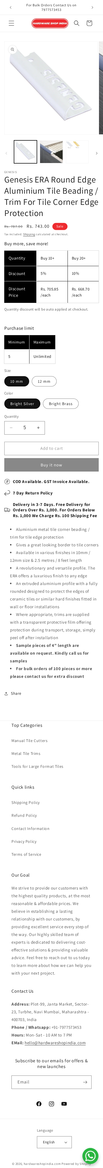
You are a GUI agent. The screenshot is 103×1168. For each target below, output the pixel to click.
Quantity (11, 416)
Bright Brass (61, 403)
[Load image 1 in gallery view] (25, 151)
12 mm (44, 381)
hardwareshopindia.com (42, 1164)
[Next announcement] (92, 7)
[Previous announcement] (10, 7)
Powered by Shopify (76, 1164)
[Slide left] (6, 153)
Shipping (29, 234)
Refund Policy (24, 815)
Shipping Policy (25, 802)
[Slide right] (96, 153)
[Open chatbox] (90, 1156)
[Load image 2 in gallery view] (51, 151)
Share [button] (16, 693)
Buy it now (51, 465)
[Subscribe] (85, 1082)
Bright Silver (22, 403)
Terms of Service (26, 854)
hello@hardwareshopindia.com (55, 1042)
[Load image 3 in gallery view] (77, 151)
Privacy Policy (23, 841)
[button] (11, 23)
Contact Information (30, 828)
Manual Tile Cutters (29, 740)
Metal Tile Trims (26, 753)
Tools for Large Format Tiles (37, 766)
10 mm (16, 381)
